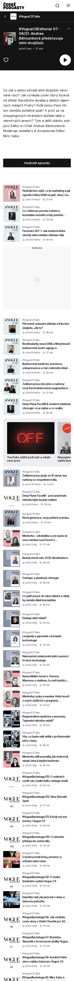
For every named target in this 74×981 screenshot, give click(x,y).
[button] (57, 5)
